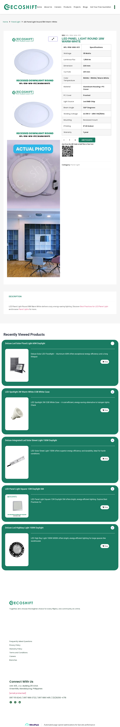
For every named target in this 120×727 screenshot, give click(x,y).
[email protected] (17, 693)
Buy (106, 362)
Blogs (85, 7)
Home (39, 7)
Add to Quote (87, 140)
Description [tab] (15, 296)
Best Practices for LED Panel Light (94, 306)
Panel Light (16, 22)
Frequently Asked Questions (20, 641)
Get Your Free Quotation (100, 7)
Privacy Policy (14, 645)
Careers (57, 7)
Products (67, 7)
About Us (48, 7)
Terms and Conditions (18, 652)
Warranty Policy (15, 649)
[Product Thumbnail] (53, 39)
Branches (13, 660)
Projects (77, 7)
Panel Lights (24, 309)
